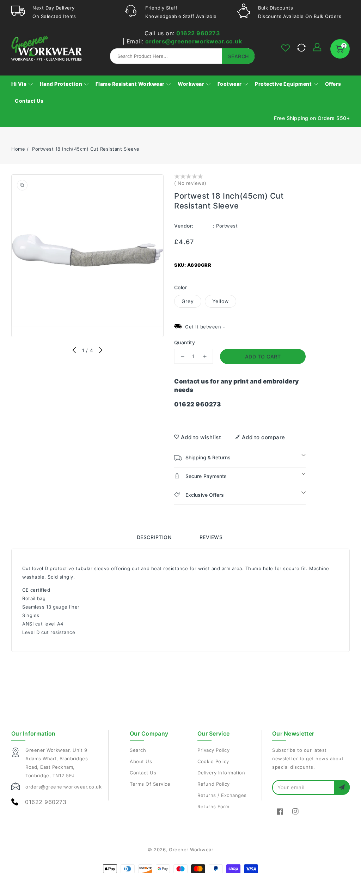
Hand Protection (62, 84)
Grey (188, 301)
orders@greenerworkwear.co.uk (193, 41)
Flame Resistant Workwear (131, 84)
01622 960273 (198, 33)
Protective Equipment (284, 84)
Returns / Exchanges (222, 795)
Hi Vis (19, 84)
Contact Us (143, 772)
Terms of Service (150, 784)
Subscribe (342, 787)
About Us (141, 761)
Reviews (211, 537)
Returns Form (213, 806)
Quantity (184, 342)
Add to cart (263, 357)
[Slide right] (100, 351)
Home (18, 149)
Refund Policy (213, 784)
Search (138, 750)
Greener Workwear (191, 849)
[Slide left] (74, 351)
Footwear (230, 84)
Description (154, 537)
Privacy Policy (213, 750)
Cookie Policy (213, 761)
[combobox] (182, 56)
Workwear (192, 84)
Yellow (220, 301)
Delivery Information (221, 772)
